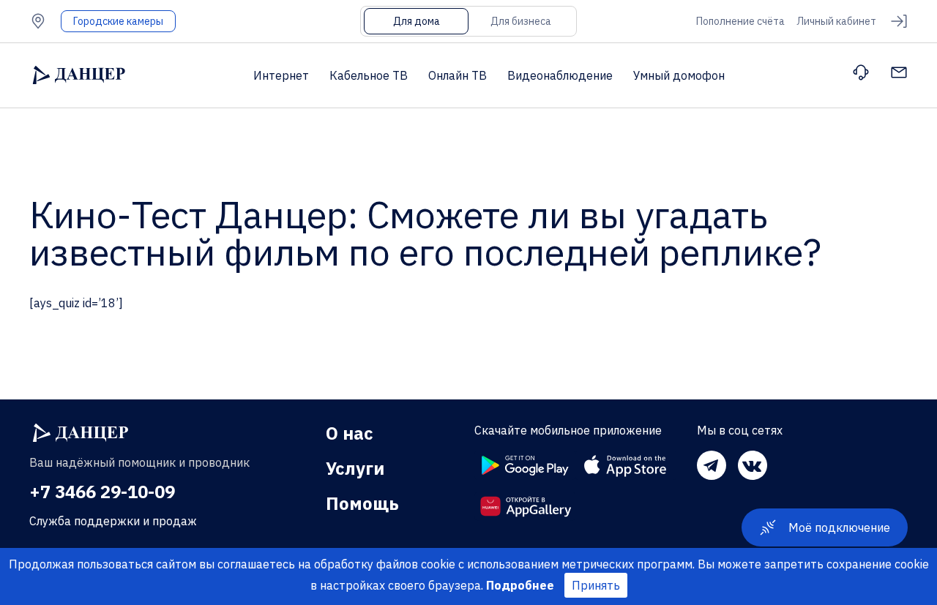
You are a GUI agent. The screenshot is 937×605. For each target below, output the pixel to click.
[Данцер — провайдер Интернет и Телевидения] (80, 433)
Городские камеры (118, 21)
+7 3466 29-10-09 (102, 491)
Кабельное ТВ (368, 75)
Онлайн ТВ (457, 75)
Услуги (355, 468)
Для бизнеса (520, 21)
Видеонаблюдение (560, 75)
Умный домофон (679, 75)
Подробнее (520, 585)
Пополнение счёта (740, 21)
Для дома (416, 21)
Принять (596, 585)
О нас (349, 433)
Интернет (281, 75)
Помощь (362, 503)
